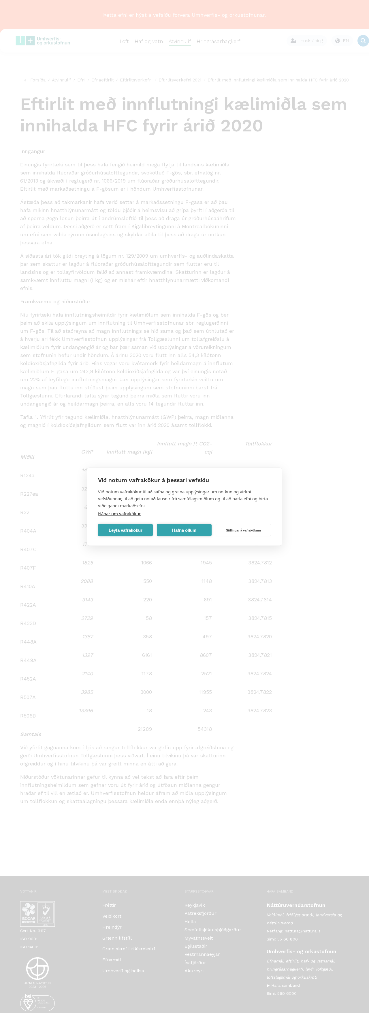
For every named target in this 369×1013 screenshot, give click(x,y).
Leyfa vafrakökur (125, 529)
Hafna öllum (184, 529)
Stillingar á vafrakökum (243, 530)
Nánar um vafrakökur (119, 513)
